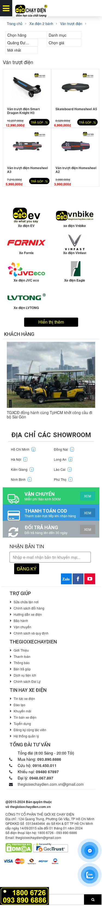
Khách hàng (19, 334)
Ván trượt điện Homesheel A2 (75, 169)
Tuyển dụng (22, 723)
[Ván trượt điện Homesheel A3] (27, 145)
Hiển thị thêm (51, 322)
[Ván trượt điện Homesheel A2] (75, 145)
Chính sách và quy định (31, 633)
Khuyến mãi (22, 711)
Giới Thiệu (21, 650)
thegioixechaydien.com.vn (30, 806)
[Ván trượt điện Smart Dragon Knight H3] (27, 86)
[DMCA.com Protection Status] (18, 847)
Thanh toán (22, 656)
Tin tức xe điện (24, 698)
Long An (62, 459)
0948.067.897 (41, 778)
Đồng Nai (63, 449)
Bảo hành (21, 620)
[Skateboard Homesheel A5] (75, 86)
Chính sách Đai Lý (27, 681)
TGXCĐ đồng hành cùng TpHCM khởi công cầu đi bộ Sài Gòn (49, 414)
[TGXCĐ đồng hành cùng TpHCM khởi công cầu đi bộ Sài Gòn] (51, 375)
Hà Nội (18, 459)
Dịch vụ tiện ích (25, 675)
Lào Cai (62, 469)
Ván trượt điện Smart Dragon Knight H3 (23, 110)
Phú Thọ (62, 479)
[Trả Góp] (24, 895)
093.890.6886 (49, 759)
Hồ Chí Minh (22, 449)
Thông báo (22, 662)
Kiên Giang (21, 469)
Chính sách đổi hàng (29, 608)
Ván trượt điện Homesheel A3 (27, 169)
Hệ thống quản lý (26, 736)
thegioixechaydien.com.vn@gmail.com (51, 784)
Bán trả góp (22, 669)
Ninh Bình (20, 479)
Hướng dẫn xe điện (28, 614)
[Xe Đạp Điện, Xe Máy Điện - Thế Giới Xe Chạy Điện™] (31, 8)
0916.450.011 (45, 765)
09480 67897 (47, 771)
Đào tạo (19, 704)
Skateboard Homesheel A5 (76, 108)
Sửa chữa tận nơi (26, 601)
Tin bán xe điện (25, 717)
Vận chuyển (22, 626)
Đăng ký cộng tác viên (30, 729)
